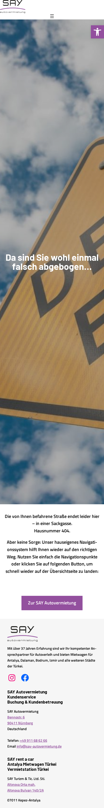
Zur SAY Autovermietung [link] (52, 602)
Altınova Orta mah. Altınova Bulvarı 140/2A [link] (25, 787)
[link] (97, 31)
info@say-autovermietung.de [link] (39, 746)
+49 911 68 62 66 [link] (33, 740)
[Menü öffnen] (52, 16)
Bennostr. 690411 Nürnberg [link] (20, 720)
